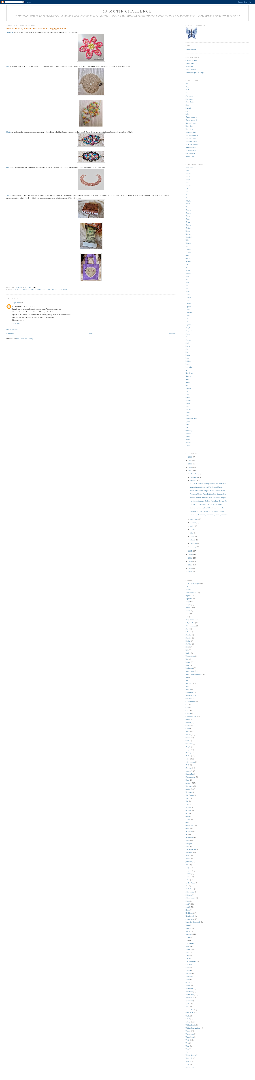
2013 (190, 471)
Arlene (188, 189)
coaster (188, 722)
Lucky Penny (190, 883)
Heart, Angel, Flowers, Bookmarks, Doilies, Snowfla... (209, 514)
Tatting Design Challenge (195, 72)
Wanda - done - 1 (192, 156)
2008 (190, 565)
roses (187, 967)
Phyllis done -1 (191, 150)
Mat (187, 886)
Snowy (188, 412)
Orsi (7, 167)
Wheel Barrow (191, 1055)
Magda (188, 328)
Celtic (188, 710)
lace (187, 864)
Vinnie (188, 436)
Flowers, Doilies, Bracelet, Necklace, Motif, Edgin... (208, 497)
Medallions (190, 889)
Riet (187, 391)
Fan (187, 801)
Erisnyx (188, 243)
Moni (188, 364)
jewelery (189, 861)
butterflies (189, 692)
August (193, 522)
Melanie (189, 108)
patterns (188, 928)
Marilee (188, 337)
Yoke (187, 1064)
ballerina (189, 632)
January (193, 547)
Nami (187, 370)
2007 (190, 568)
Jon (187, 288)
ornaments (189, 919)
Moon (188, 901)
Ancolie (188, 173)
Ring (187, 955)
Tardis (188, 1016)
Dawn (188, 231)
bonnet (188, 662)
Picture (188, 937)
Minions (189, 895)
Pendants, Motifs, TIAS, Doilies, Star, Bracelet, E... (208, 494)
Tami (187, 424)
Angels (188, 604)
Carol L (188, 210)
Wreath (188, 1061)
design (188, 750)
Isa (187, 267)
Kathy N (189, 297)
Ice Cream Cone (191, 849)
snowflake (189, 991)
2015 (190, 464)
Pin (187, 940)
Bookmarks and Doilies (194, 674)
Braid (188, 686)
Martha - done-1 (191, 141)
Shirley (188, 409)
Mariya (188, 340)
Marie (8, 132)
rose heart (189, 964)
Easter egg (189, 786)
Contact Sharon (191, 60)
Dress (187, 780)
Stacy (188, 415)
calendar (189, 698)
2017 (190, 457)
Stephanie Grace (191, 418)
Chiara (188, 219)
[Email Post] (34, 287)
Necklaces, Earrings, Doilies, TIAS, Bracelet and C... (208, 501)
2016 (190, 460)
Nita (187, 379)
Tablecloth (189, 1013)
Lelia (187, 114)
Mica (187, 358)
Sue (187, 111)
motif (54, 289)
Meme (188, 355)
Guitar (188, 828)
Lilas (187, 318)
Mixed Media (190, 898)
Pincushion (190, 943)
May (192, 533)
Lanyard (189, 871)
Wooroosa (10, 32)
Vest (187, 1052)
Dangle (188, 747)
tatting (188, 1022)
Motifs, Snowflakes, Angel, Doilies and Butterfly (207, 487)
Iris (187, 264)
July (192, 526)
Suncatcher (190, 1010)
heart (48, 289)
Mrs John (189, 367)
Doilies (26, 289)
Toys (187, 1043)
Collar (188, 725)
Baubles (188, 644)
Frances (188, 249)
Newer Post (10, 333)
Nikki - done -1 (191, 147)
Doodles (189, 768)
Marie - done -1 (191, 138)
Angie (188, 179)
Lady (187, 867)
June (192, 529)
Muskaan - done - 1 (192, 144)
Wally (188, 439)
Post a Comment (12, 329)
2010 (190, 558)
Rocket (188, 958)
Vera (187, 87)
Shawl (188, 979)
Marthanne (189, 99)
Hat (187, 834)
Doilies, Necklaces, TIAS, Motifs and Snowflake (207, 508)
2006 (190, 571)
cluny (188, 719)
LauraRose (189, 312)
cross (187, 731)
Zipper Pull (190, 1067)
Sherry (188, 403)
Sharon (188, 93)
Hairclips (189, 831)
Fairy (187, 798)
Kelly (188, 300)
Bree (187, 198)
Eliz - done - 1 (191, 126)
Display (188, 752)
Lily (187, 322)
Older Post (171, 333)
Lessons (188, 876)
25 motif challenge (192, 583)
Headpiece (189, 837)
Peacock (189, 931)
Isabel (188, 270)
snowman (189, 997)
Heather (188, 261)
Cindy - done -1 (191, 117)
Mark (187, 343)
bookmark (189, 668)
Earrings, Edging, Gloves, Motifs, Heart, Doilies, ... (208, 511)
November (194, 477)
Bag (187, 629)
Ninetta (188, 376)
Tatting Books (191, 49)
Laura (188, 309)
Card (187, 704)
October (193, 480)
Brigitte (188, 201)
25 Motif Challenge (127, 11)
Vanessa (188, 433)
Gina (187, 255)
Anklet (188, 610)
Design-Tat (189, 66)
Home (91, 333)
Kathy (188, 294)
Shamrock (189, 976)
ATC (187, 617)
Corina (188, 228)
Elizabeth (189, 237)
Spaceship (189, 1000)
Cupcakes (189, 743)
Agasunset (189, 167)
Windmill (189, 1058)
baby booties (190, 623)
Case (187, 707)
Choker (188, 713)
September (194, 519)
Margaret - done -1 (192, 135)
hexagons (189, 843)
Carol (188, 207)
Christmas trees (191, 716)
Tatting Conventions (193, 1028)
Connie (188, 225)
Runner (188, 970)
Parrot (188, 925)
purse (187, 952)
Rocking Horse (191, 961)
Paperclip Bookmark (193, 922)
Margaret (189, 331)
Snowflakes (190, 994)
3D (187, 586)
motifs (188, 907)
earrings (188, 783)
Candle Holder (191, 701)
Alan (187, 170)
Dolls (187, 765)
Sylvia (188, 421)
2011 (190, 554)
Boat (187, 659)
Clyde (188, 222)
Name (188, 910)
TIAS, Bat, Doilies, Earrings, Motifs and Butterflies (208, 483)
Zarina (188, 445)
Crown (188, 737)
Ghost (188, 816)
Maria (188, 334)
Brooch (188, 689)
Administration (191, 592)
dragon (188, 771)
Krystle (188, 306)
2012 (190, 551)
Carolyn (188, 213)
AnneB (188, 185)
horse (187, 846)
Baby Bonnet (190, 619)
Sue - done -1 (190, 153)
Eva (187, 246)
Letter (188, 880)
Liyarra (188, 324)
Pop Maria (189, 96)
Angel (188, 601)
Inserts (188, 858)
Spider (188, 1004)
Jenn (187, 282)
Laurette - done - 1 (192, 132)
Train (187, 1046)
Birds (187, 653)
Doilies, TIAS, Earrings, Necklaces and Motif (206, 504)
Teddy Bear (190, 1037)
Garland (188, 810)
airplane (188, 595)
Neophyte (189, 373)
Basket (188, 641)
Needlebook (190, 916)
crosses (188, 734)
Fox (7, 66)
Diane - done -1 (191, 123)
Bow (187, 677)
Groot (188, 822)
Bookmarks (190, 671)
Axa (187, 191)
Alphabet (189, 598)
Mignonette (190, 892)
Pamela (188, 388)
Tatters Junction (191, 63)
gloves (188, 819)
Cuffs (187, 740)
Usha (187, 84)
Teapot (188, 1031)
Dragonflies (190, 774)
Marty (188, 346)
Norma (188, 382)
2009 (190, 561)
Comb (188, 728)
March (193, 540)
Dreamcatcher (190, 777)
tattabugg (189, 430)
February (193, 543)
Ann (187, 182)
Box (187, 680)
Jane (187, 276)
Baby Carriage (191, 626)
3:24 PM (16, 323)
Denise (188, 234)
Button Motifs (191, 695)
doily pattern (190, 762)
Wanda (8, 195)
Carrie (188, 216)
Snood (188, 985)
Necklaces (62, 289)
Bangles (188, 635)
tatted (188, 1019)
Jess (187, 285)
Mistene (188, 90)
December (194, 474)
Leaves (188, 873)
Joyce (188, 291)
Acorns (188, 589)
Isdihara (188, 273)
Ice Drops (189, 852)
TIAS (187, 1040)
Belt (187, 650)
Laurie (188, 315)
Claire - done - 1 (191, 120)
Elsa (187, 105)
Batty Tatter (190, 102)
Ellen (187, 240)
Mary (187, 349)
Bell (187, 647)
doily (187, 759)
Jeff (187, 279)
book (187, 665)
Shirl (187, 406)
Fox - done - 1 (191, 129)
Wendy (188, 442)
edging (33, 289)
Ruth (187, 394)
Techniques (190, 1034)
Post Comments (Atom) (24, 338)
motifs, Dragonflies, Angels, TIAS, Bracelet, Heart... (208, 490)
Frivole (188, 252)
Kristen (188, 303)
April (192, 536)
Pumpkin (189, 949)
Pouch (188, 946)
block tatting (190, 656)
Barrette (188, 638)
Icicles (188, 855)
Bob (187, 194)
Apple (188, 613)
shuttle (188, 982)
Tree (187, 1049)
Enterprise (189, 792)
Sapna (188, 397)
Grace (188, 258)
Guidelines (189, 825)
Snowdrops (190, 988)
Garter (188, 813)
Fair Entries (190, 795)
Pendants (189, 934)
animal (188, 607)
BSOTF (188, 204)
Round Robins (191, 69)
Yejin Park (16, 302)
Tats (187, 427)
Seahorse (189, 973)
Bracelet (18, 289)
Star (187, 1006)
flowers (41, 289)
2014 (190, 467)
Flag (187, 804)
